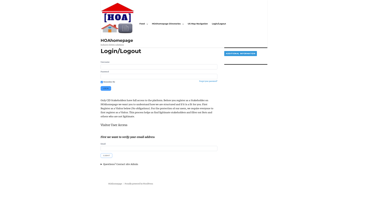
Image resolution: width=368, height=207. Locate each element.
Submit (106, 156)
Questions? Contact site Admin (120, 164)
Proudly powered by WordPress (139, 184)
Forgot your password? (208, 81)
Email (103, 144)
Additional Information (240, 53)
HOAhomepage (117, 40)
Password (105, 72)
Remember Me (109, 82)
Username (105, 62)
